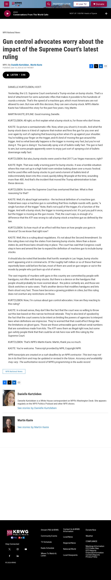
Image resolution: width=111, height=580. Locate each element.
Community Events (49, 536)
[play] (7, 13)
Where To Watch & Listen (48, 555)
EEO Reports (91, 551)
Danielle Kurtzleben (20, 64)
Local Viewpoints (70, 555)
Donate (100, 4)
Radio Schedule (47, 548)
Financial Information (95, 553)
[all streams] (107, 13)
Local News (68, 537)
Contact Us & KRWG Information (71, 530)
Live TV (82, 4)
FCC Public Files (92, 548)
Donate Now (91, 530)
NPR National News (11, 32)
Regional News (69, 543)
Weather (89, 536)
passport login (62, 4)
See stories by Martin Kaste (33, 427)
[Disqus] (55, 483)
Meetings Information (95, 546)
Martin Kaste (36, 64)
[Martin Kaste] (9, 424)
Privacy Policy (91, 557)
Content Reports (93, 555)
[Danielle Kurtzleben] (9, 398)
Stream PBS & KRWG (50, 530)
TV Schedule (46, 542)
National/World (69, 549)
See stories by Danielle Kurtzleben (37, 408)
